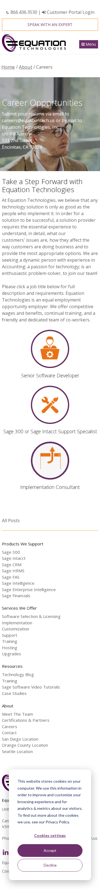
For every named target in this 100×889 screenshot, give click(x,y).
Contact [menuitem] (9, 732)
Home (8, 67)
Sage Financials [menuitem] (16, 595)
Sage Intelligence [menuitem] (18, 583)
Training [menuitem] (9, 641)
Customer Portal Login (70, 12)
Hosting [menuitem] (9, 647)
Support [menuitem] (9, 635)
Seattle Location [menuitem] (17, 751)
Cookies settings (50, 835)
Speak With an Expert (50, 24)
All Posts (11, 520)
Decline (50, 865)
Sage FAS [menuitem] (10, 577)
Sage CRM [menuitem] (11, 564)
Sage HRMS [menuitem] (13, 570)
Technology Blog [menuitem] (18, 674)
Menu (91, 44)
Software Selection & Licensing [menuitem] (31, 616)
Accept (50, 850)
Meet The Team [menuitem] (17, 714)
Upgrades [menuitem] (11, 653)
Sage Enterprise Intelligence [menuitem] (29, 589)
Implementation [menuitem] (17, 622)
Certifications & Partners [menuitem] (25, 720)
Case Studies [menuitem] (14, 693)
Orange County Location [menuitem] (25, 745)
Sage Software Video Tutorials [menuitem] (31, 687)
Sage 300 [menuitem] (11, 552)
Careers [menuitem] (9, 726)
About (25, 67)
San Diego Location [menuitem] (20, 739)
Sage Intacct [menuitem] (14, 558)
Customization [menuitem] (15, 629)
